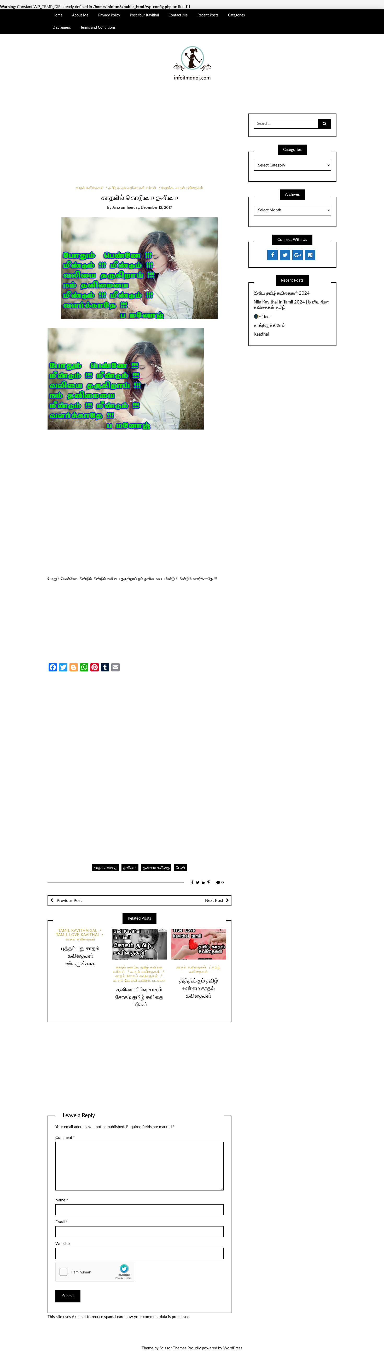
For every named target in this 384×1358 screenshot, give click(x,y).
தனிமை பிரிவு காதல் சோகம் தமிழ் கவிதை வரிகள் (139, 997)
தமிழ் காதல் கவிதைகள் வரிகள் (132, 188)
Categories (236, 15)
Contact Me (178, 15)
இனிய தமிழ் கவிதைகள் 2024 (282, 293)
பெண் (180, 868)
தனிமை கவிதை (156, 868)
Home (57, 15)
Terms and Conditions (97, 27)
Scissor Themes (173, 1348)
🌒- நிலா (262, 316)
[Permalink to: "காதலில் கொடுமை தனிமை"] (139, 268)
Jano (116, 208)
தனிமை (129, 868)
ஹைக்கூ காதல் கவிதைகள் (182, 188)
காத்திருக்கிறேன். (270, 325)
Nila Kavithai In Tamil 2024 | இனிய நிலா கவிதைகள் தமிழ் (291, 304)
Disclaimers (62, 27)
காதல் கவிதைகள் (89, 188)
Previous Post (69, 900)
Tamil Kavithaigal (77, 931)
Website (62, 1244)
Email (61, 1222)
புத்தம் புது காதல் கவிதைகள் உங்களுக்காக (80, 956)
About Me (80, 15)
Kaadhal (261, 334)
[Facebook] (272, 255)
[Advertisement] (139, 147)
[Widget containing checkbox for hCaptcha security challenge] (94, 1272)
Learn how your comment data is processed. (152, 1317)
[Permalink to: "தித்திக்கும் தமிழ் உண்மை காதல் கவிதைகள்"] (198, 944)
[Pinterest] (310, 255)
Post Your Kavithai (144, 15)
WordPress (232, 1348)
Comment (65, 1138)
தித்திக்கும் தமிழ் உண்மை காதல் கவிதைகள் (198, 988)
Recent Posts (207, 15)
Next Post (214, 900)
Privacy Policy (109, 15)
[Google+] (297, 255)
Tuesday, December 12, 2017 (149, 208)
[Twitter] (285, 255)
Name (61, 1200)
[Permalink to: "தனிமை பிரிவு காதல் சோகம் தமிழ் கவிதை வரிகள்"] (139, 944)
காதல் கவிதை (105, 868)
